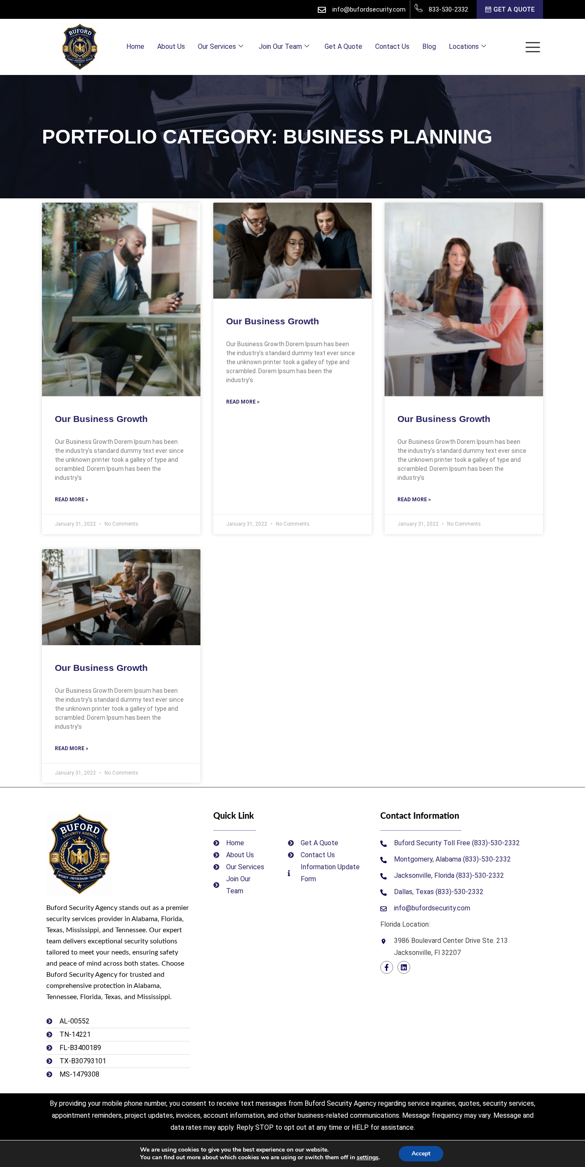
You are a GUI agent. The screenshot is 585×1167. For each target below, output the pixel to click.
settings (368, 1157)
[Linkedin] (403, 967)
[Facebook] (386, 967)
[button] (532, 47)
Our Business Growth (101, 419)
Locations (464, 46)
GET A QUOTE (513, 9)
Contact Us (392, 46)
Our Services (217, 46)
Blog (429, 46)
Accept (421, 1153)
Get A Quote (343, 46)
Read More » (71, 500)
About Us (171, 46)
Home (135, 46)
